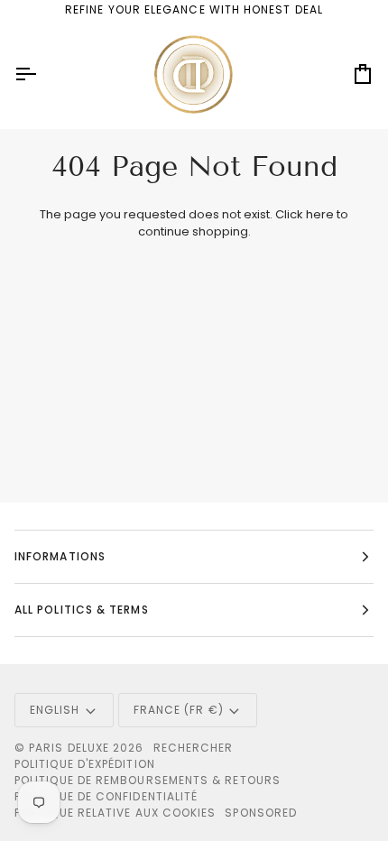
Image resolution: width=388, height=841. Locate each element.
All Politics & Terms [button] (81, 609)
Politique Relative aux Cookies (115, 812)
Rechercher (193, 747)
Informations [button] (60, 556)
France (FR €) (179, 709)
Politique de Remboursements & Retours (147, 780)
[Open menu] (41, 74)
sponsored (261, 812)
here (320, 214)
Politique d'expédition (84, 764)
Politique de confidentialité (106, 796)
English (55, 709)
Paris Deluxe (69, 747)
